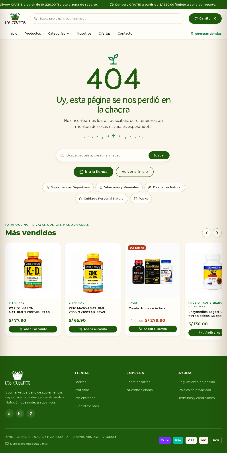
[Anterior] (206, 232)
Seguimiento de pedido (196, 382)
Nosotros (84, 34)
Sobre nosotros (138, 382)
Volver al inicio (135, 172)
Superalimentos (86, 406)
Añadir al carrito (35, 328)
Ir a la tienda (96, 172)
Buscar (159, 155)
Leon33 (111, 437)
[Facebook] (31, 413)
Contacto (125, 34)
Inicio (12, 34)
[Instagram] (20, 413)
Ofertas (105, 34)
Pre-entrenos (84, 398)
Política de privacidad (194, 390)
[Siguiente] (217, 232)
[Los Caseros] (15, 18)
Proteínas (81, 390)
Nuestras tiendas (208, 33)
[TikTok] (9, 413)
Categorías (56, 34)
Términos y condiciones (196, 398)
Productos (32, 34)
